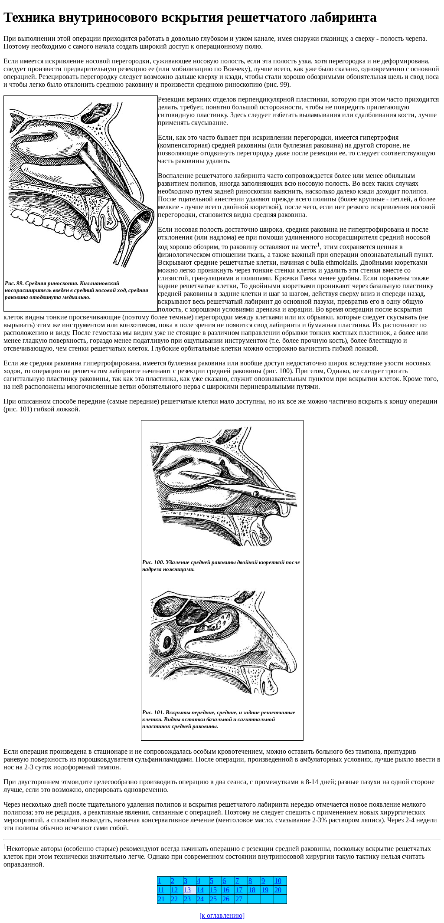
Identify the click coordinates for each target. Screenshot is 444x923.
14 (200, 889)
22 (174, 899)
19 (264, 889)
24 (200, 899)
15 (213, 889)
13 (187, 889)
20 (277, 889)
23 (187, 899)
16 (225, 889)
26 (225, 899)
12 (174, 889)
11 (161, 889)
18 (251, 889)
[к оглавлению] (222, 915)
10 (277, 880)
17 (238, 889)
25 (213, 899)
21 (161, 899)
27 (238, 899)
